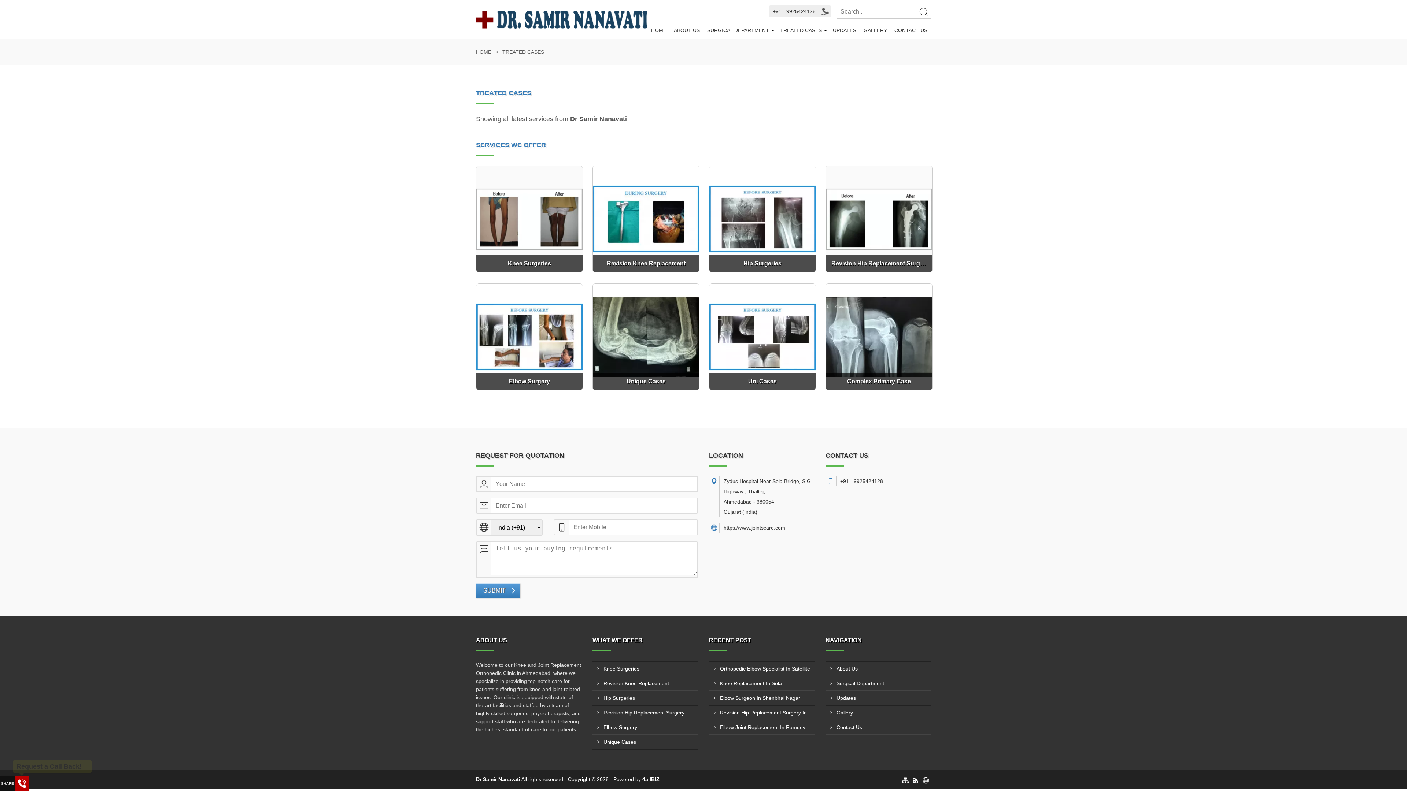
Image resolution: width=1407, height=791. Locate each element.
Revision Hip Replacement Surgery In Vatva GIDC (767, 713)
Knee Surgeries (621, 669)
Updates (844, 30)
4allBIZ (651, 779)
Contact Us (910, 30)
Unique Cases (619, 742)
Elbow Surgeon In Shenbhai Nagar (760, 698)
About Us (687, 30)
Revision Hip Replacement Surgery (643, 713)
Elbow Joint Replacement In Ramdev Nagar (767, 727)
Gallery (875, 30)
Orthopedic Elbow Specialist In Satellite (765, 669)
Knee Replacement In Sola (751, 683)
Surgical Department (738, 30)
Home (658, 30)
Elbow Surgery (620, 727)
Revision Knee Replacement (636, 683)
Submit (494, 590)
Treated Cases (801, 30)
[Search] (923, 11)
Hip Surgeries (619, 698)
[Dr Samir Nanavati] (561, 19)
